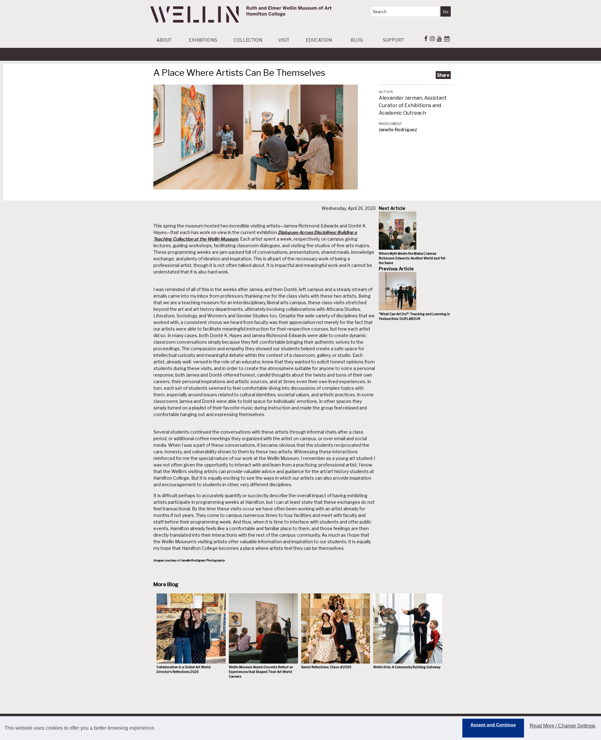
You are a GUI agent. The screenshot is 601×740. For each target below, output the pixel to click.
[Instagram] (432, 38)
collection (248, 40)
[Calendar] (446, 38)
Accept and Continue (493, 724)
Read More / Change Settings (562, 725)
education (319, 40)
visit (284, 40)
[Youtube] (439, 38)
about (164, 40)
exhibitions (203, 40)
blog (357, 40)
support (393, 40)
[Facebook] (426, 38)
